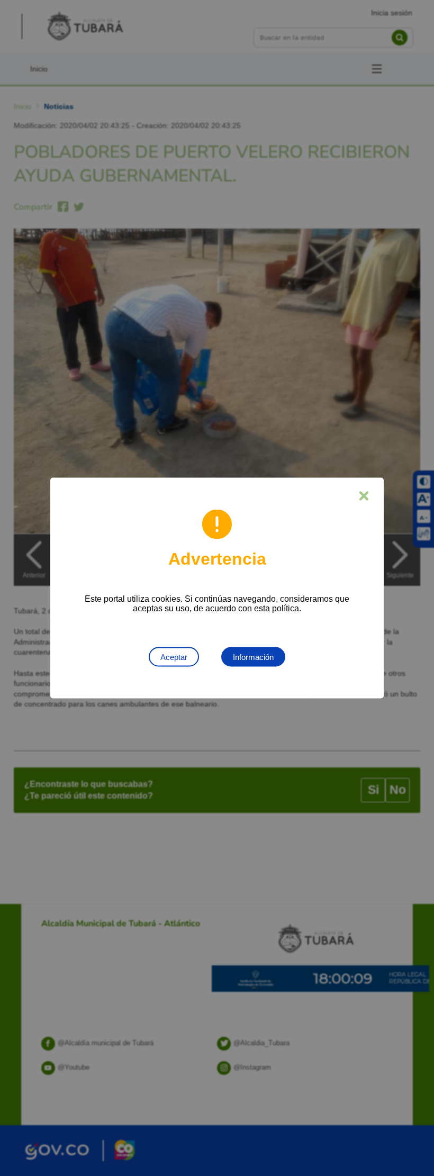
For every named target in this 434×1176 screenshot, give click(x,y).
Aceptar (173, 657)
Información (253, 657)
